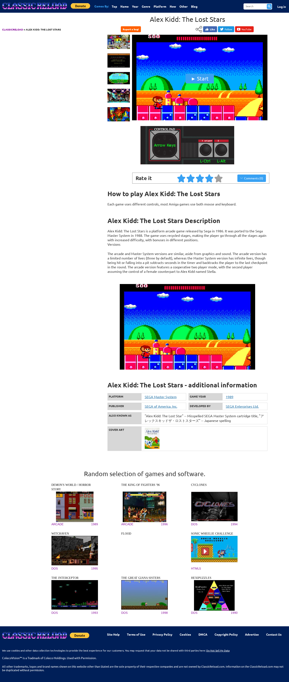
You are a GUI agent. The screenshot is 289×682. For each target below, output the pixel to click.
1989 (229, 397)
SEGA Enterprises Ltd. (242, 406)
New (173, 6)
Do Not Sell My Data (218, 650)
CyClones (199, 485)
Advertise (252, 634)
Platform (160, 6)
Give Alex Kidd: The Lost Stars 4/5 (209, 178)
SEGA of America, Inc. (161, 406)
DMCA (202, 634)
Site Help (113, 634)
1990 (234, 612)
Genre (146, 6)
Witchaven (60, 533)
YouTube (246, 29)
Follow (228, 29)
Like (212, 29)
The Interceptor (64, 577)
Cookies (185, 634)
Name (124, 6)
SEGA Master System (161, 397)
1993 (94, 612)
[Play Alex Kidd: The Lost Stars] (199, 119)
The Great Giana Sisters (140, 577)
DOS (194, 524)
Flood (126, 533)
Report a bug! (131, 29)
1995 (94, 568)
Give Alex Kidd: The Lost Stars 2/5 (190, 178)
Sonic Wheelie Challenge (212, 533)
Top (114, 6)
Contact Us (274, 634)
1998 (164, 612)
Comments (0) (253, 178)
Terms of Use (136, 634)
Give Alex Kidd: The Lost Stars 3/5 (200, 178)
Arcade (57, 524)
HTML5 (196, 568)
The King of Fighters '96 (140, 485)
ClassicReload (12, 29)
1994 (234, 524)
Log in (281, 6)
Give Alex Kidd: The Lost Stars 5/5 (218, 178)
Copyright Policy (226, 634)
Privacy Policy (162, 634)
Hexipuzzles (201, 577)
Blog (194, 6)
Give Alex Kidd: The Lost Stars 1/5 (181, 178)
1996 (164, 524)
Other (183, 6)
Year (135, 6)
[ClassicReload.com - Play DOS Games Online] (34, 10)
